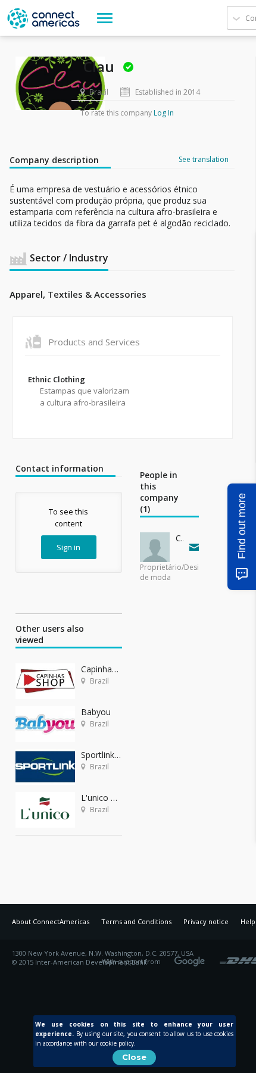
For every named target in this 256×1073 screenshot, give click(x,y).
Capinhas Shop (101, 669)
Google (191, 957)
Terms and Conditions (136, 921)
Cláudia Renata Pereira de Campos (180, 538)
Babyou (96, 712)
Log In (164, 113)
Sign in (68, 547)
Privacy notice (206, 921)
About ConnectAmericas (50, 921)
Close (134, 1057)
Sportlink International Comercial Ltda (101, 754)
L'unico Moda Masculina (101, 797)
